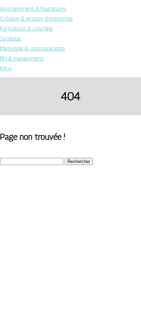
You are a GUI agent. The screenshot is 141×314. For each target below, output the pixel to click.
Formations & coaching (26, 28)
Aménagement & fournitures (33, 8)
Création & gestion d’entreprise (36, 18)
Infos (5, 68)
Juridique (10, 38)
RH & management (21, 58)
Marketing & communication (32, 48)
